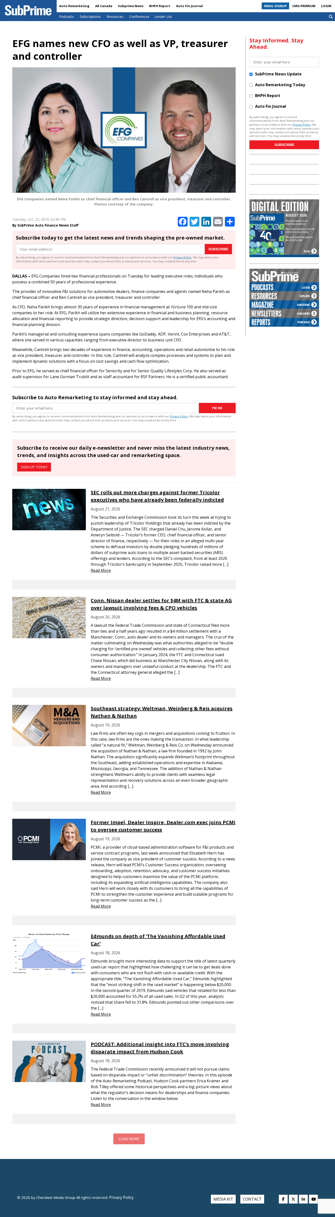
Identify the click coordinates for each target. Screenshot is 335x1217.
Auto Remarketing (74, 6)
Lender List (163, 16)
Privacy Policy (182, 257)
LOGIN (326, 6)
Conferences (139, 16)
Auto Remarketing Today (280, 84)
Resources (115, 16)
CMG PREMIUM (303, 6)
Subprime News (130, 6)
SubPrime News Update (278, 74)
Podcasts (66, 16)
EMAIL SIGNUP (275, 6)
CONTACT (252, 1199)
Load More (129, 1139)
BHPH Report (159, 6)
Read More (101, 570)
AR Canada (103, 6)
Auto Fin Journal (189, 6)
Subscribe (218, 249)
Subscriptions (90, 16)
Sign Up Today (34, 467)
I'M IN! (217, 408)
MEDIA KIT (223, 1199)
